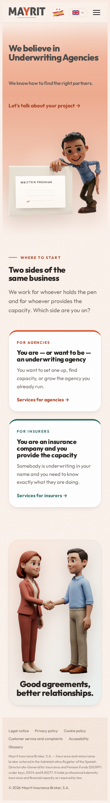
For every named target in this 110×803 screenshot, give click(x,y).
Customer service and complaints (36, 738)
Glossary (16, 747)
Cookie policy (75, 730)
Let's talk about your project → (45, 105)
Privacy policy (46, 730)
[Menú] (96, 12)
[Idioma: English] (77, 12)
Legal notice (19, 730)
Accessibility (79, 738)
